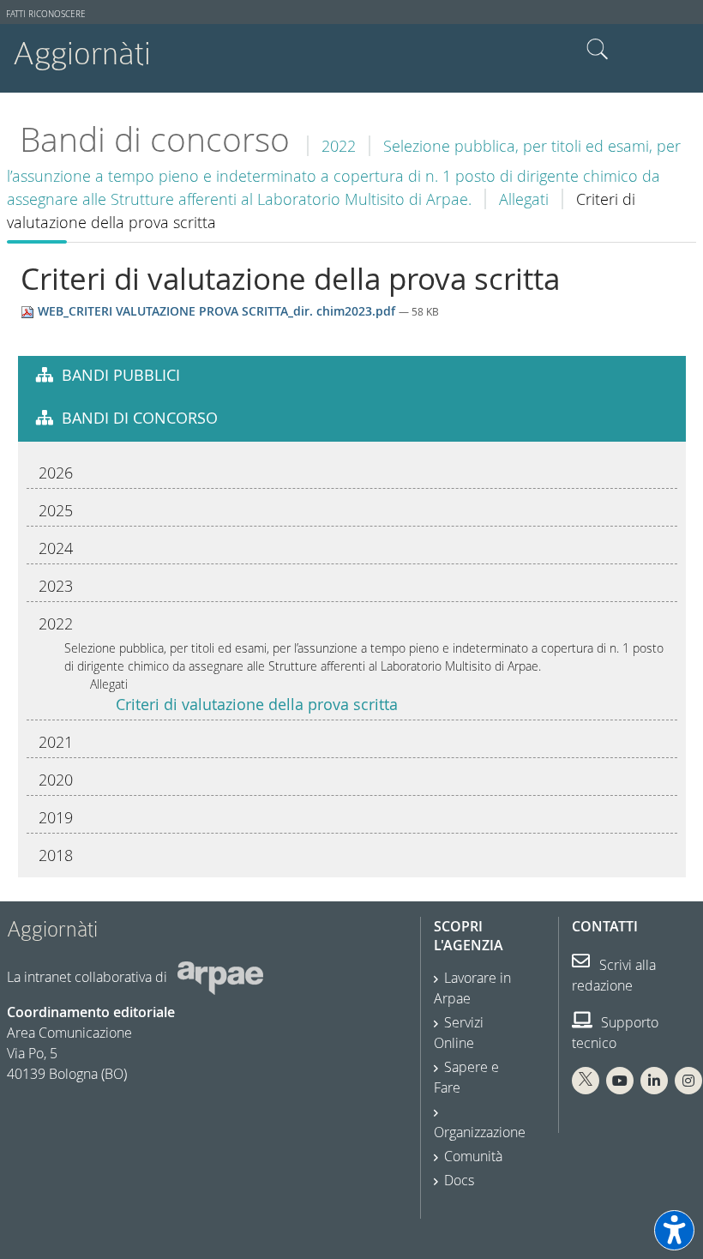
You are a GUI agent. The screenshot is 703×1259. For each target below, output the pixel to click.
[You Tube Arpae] (620, 1080)
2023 (56, 585)
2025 (56, 510)
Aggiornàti (82, 53)
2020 (56, 779)
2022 (338, 146)
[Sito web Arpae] (220, 976)
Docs (459, 1180)
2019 (56, 817)
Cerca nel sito (597, 49)
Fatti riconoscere (46, 14)
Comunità (473, 1156)
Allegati (524, 199)
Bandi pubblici (121, 374)
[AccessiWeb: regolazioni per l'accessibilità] (674, 1230)
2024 (56, 548)
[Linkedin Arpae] (654, 1080)
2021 (56, 742)
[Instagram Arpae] (688, 1080)
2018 (56, 855)
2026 (56, 472)
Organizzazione (480, 1132)
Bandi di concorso (155, 139)
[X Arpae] (585, 1080)
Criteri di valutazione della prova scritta (257, 704)
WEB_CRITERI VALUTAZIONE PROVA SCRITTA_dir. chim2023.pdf (216, 311)
